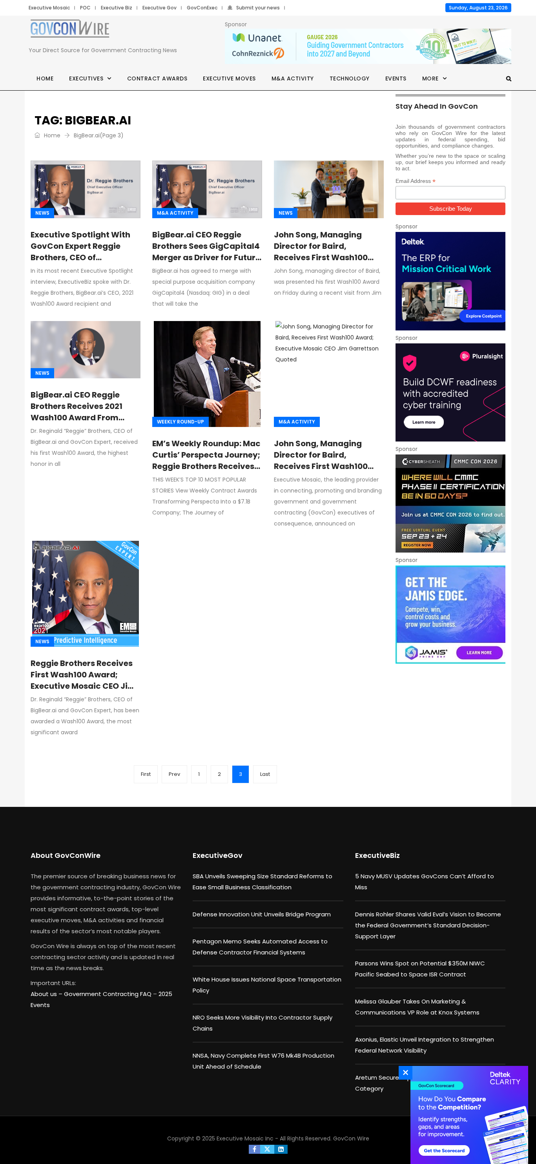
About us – (47, 994)
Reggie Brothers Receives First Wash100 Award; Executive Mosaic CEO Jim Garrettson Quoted (83, 680)
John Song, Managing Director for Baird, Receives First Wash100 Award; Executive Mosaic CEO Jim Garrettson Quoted (324, 472)
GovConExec (202, 7)
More (430, 78)
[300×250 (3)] (450, 392)
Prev (174, 774)
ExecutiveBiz (377, 855)
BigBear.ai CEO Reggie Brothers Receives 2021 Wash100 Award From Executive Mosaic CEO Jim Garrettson (83, 417)
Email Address (416, 181)
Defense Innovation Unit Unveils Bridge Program (262, 914)
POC (85, 7)
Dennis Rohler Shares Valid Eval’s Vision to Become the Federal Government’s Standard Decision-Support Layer (428, 925)
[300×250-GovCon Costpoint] (450, 281)
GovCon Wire (351, 1138)
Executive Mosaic (49, 7)
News (42, 213)
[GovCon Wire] (70, 30)
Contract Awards (157, 78)
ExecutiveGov (217, 855)
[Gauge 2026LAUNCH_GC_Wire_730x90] (368, 47)
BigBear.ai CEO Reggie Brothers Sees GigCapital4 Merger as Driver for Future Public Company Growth (206, 251)
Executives (86, 78)
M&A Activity (293, 78)
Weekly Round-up (180, 421)
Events (396, 78)
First (146, 774)
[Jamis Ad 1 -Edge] (450, 615)
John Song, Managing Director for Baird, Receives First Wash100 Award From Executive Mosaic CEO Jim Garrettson (321, 263)
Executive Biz (116, 7)
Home (44, 78)
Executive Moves (229, 78)
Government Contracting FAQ (108, 994)
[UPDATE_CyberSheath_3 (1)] (450, 503)
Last (265, 774)
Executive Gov (159, 7)
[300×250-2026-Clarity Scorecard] (467, 1115)
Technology (350, 78)
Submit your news (258, 7)
